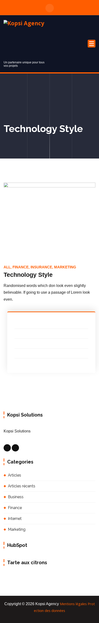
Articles (14, 475)
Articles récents (21, 486)
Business (16, 497)
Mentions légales (73, 603)
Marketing (16, 529)
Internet (15, 518)
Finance (15, 507)
